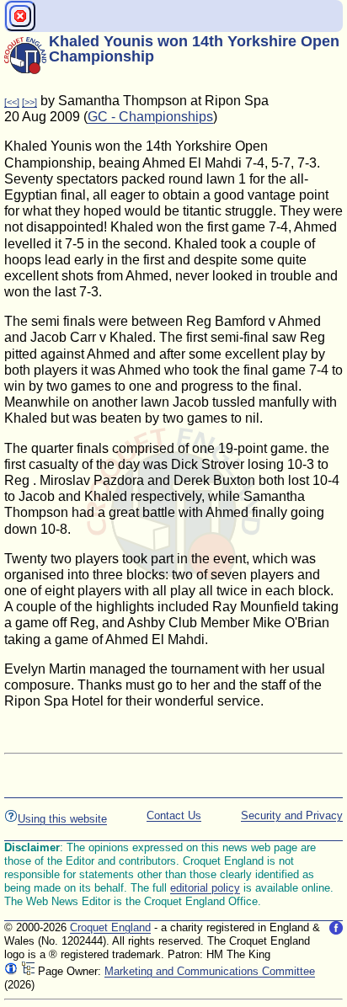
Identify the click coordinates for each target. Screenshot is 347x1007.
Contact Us (174, 815)
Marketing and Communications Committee (209, 971)
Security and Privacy (292, 815)
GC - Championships (150, 116)
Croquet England (110, 927)
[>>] (29, 102)
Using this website (62, 819)
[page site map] (28, 971)
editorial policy (205, 888)
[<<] (11, 102)
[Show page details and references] (11, 971)
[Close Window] (20, 16)
